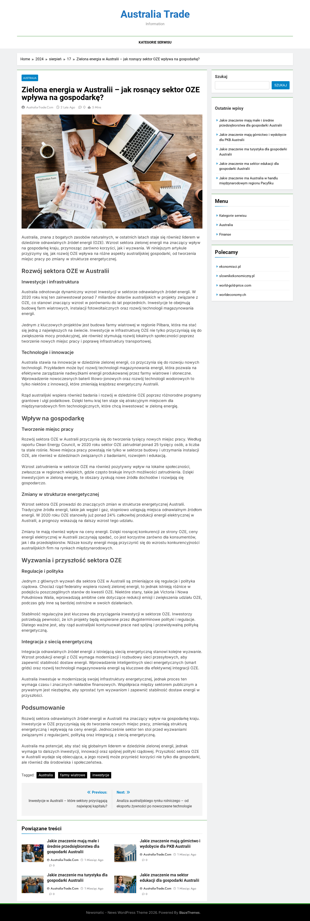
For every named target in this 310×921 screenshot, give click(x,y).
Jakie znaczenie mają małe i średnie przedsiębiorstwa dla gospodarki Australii (73, 846)
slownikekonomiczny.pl (237, 276)
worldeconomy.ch (232, 295)
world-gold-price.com (235, 285)
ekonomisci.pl (230, 267)
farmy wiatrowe (72, 775)
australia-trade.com (39, 107)
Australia (30, 78)
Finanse (225, 234)
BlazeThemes (189, 912)
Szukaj (221, 76)
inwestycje (100, 775)
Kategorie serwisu (155, 42)
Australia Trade (155, 14)
